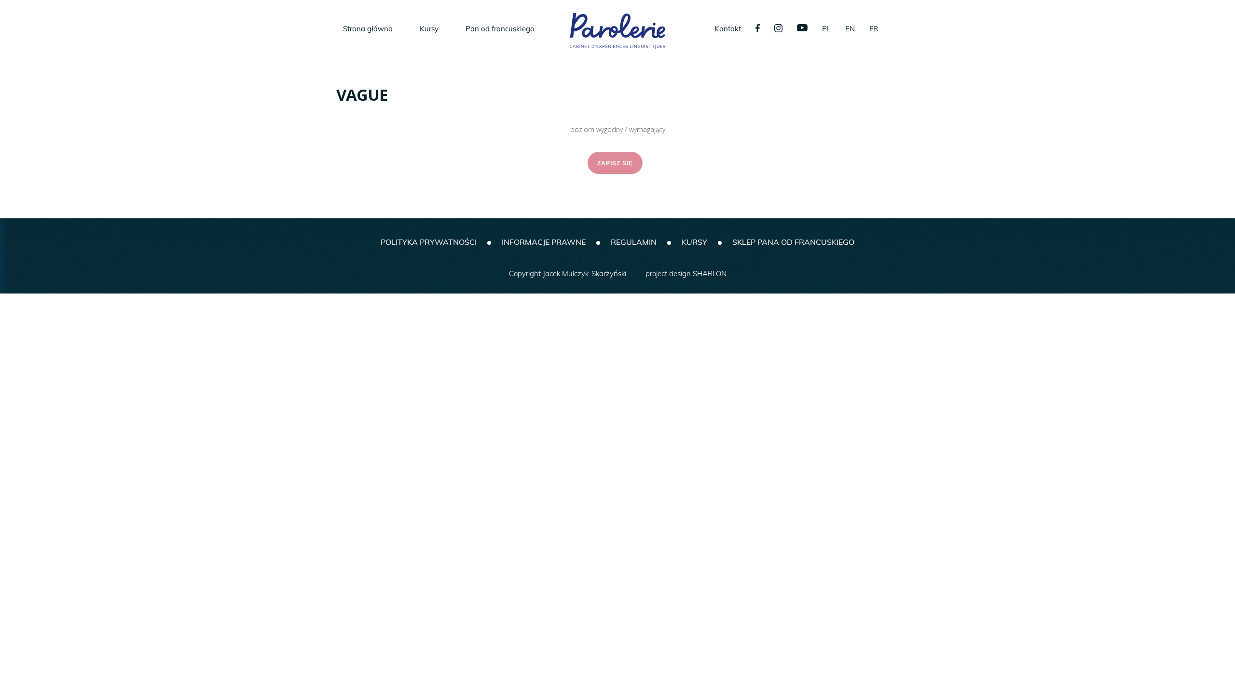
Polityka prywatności (429, 242)
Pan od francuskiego (500, 28)
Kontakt (727, 28)
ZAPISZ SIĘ (615, 163)
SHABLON (710, 273)
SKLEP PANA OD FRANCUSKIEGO (793, 242)
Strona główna (368, 28)
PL (826, 28)
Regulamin (634, 242)
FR (873, 28)
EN (850, 28)
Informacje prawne (544, 242)
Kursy (429, 28)
